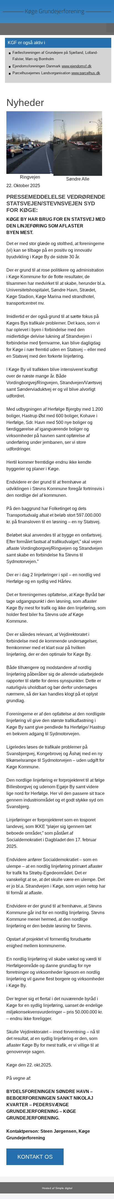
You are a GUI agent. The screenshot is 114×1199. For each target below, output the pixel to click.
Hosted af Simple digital (57, 1188)
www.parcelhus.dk (85, 73)
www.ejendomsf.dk (77, 66)
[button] (110, 27)
